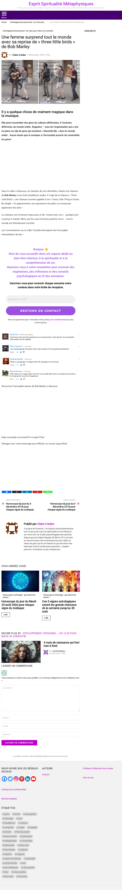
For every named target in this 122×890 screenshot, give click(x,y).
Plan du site (88, 777)
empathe (33, 827)
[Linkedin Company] (27, 778)
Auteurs (45, 774)
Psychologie (9, 850)
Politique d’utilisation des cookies (98, 768)
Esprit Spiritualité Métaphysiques (61, 3)
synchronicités (10, 863)
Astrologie (8, 818)
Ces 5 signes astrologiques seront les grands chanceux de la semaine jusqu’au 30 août (59, 606)
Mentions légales (9, 798)
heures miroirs (10, 836)
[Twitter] (10, 778)
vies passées (28, 867)
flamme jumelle (22, 832)
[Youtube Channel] (33, 778)
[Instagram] (16, 778)
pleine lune (24, 845)
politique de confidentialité (54, 319)
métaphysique (10, 841)
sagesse (20, 854)
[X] (17, 492)
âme (6, 872)
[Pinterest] (37, 492)
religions (8, 854)
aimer (6, 814)
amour (17, 814)
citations (24, 823)
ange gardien (30, 814)
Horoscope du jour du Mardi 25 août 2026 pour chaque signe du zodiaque (18, 605)
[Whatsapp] (48, 492)
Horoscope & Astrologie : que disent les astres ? (19, 596)
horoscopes (27, 836)
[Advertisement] (40, 165)
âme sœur (8, 876)
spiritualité (30, 858)
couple (21, 827)
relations (23, 850)
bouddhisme (9, 823)
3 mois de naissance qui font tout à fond (61, 644)
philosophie (9, 845)
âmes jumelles (20, 872)
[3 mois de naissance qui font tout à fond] (21, 652)
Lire (6, 615)
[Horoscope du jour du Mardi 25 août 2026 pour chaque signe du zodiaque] (20, 581)
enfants (7, 832)
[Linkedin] (27, 492)
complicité (8, 827)
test (23, 863)
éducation (22, 876)
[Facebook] (6, 492)
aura (20, 818)
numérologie (27, 841)
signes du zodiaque (12, 858)
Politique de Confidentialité (13, 789)
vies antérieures (11, 867)
